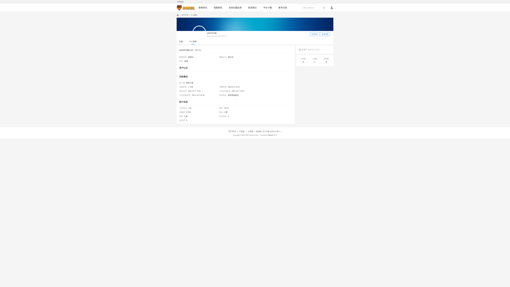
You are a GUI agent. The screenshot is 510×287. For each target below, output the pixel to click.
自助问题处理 (235, 8)
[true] (324, 8)
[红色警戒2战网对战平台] (186, 8)
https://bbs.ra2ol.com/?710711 (216, 36)
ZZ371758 (184, 15)
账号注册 (283, 8)
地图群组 (218, 8)
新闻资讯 (203, 8)
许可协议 (180, 2)
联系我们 (252, 8)
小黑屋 (250, 131)
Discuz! (270, 135)
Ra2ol (258, 131)
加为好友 (314, 34)
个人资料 (193, 42)
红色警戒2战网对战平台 (178, 15)
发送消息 (325, 34)
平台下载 (267, 8)
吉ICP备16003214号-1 (271, 131)
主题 (181, 42)
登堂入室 (189, 83)
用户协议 (232, 131)
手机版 (242, 131)
